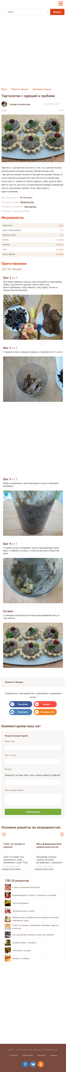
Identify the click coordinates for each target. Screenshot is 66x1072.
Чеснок (5, 239)
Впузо (4, 89)
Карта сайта (28, 1055)
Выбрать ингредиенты (45, 12)
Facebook (22, 704)
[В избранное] (62, 104)
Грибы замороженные (11, 230)
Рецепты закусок (20, 89)
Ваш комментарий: (14, 790)
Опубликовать (33, 811)
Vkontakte (22, 712)
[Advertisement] (33, 51)
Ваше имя (9, 741)
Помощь (53, 1055)
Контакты (41, 1055)
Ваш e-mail (10, 755)
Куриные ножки (9, 235)
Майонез (6, 244)
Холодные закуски (42, 89)
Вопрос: (8, 769)
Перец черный (8, 254)
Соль (4, 249)
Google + (47, 704)
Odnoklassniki (47, 712)
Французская (27, 202)
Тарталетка (7, 225)
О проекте (13, 1055)
